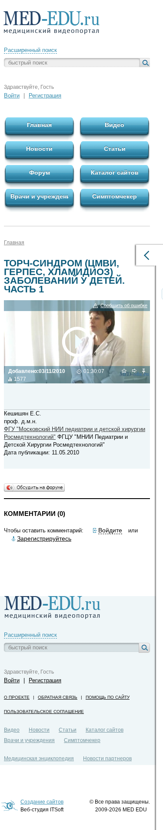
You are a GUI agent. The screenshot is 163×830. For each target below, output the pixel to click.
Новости (39, 730)
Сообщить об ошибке (123, 305)
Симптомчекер (82, 740)
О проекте (17, 697)
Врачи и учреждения (29, 740)
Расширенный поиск (30, 50)
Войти (12, 95)
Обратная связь (57, 697)
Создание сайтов (41, 802)
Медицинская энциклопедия (39, 758)
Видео (12, 730)
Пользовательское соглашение (44, 711)
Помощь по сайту (108, 697)
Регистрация (45, 95)
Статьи (68, 730)
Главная (14, 243)
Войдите (110, 530)
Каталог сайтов (104, 730)
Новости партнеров (107, 758)
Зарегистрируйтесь (44, 538)
